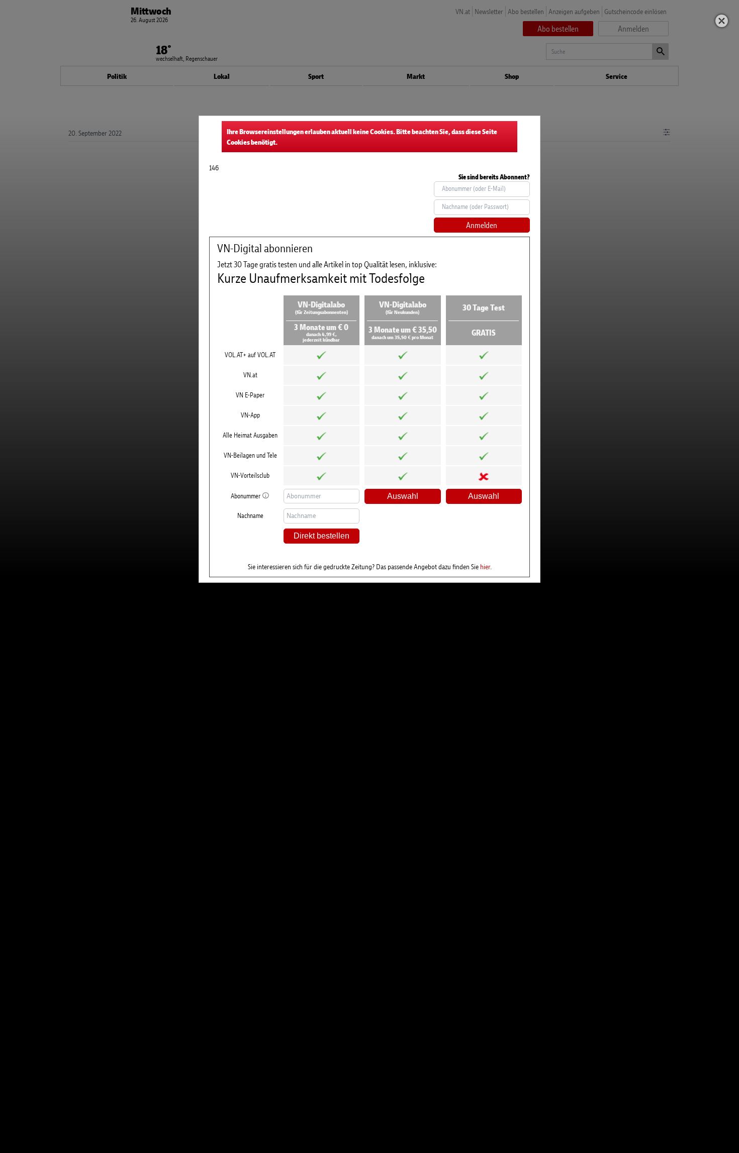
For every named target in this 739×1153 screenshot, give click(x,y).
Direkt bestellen (321, 536)
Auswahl (402, 496)
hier (485, 566)
